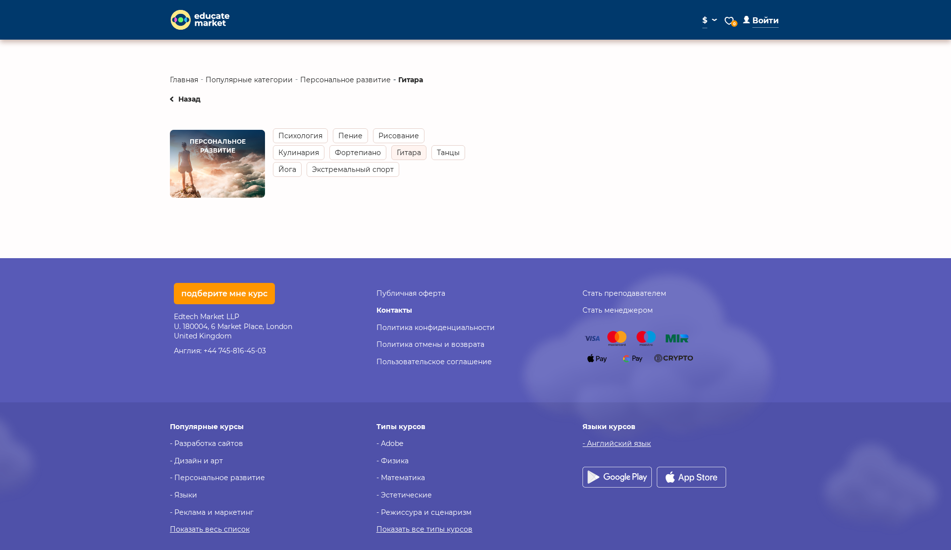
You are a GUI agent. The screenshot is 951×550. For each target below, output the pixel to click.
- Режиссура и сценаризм (424, 512)
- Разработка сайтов (206, 443)
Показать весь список (210, 529)
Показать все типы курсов (424, 529)
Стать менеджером (617, 310)
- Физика (392, 460)
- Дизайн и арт (196, 460)
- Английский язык (616, 443)
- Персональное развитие (217, 477)
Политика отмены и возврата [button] (430, 344)
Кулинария (298, 152)
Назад (189, 99)
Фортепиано (358, 152)
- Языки (183, 495)
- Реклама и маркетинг (212, 512)
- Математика (400, 477)
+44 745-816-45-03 (235, 350)
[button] (761, 20)
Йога (287, 169)
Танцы (448, 152)
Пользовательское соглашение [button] (434, 361)
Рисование (398, 135)
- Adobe (389, 443)
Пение (350, 135)
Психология (300, 135)
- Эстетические (404, 495)
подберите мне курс (224, 293)
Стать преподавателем (624, 293)
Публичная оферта (410, 293)
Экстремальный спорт (353, 169)
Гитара (409, 152)
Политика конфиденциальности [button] (435, 327)
